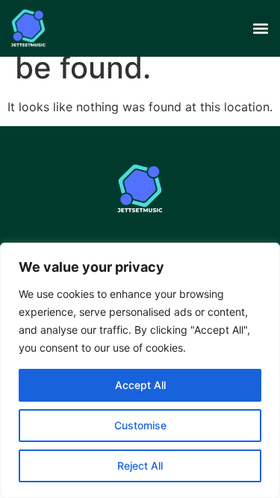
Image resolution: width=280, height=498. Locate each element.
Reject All (140, 465)
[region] (140, 370)
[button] (260, 28)
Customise (140, 425)
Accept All (140, 385)
